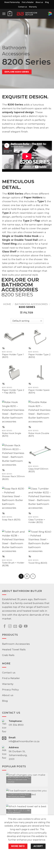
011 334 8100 (16, 724)
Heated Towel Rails (14, 649)
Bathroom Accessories (31, 304)
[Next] (32, 576)
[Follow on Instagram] (10, 626)
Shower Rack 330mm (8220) (13, 477)
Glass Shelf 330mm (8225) (38, 470)
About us (39, 2)
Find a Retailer (28, 2)
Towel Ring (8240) (37, 563)
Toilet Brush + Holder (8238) (13, 564)
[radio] (3, 348)
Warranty (33, 6)
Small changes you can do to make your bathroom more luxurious (18, 779)
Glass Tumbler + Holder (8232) (36, 521)
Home (7, 304)
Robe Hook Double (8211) (38, 434)
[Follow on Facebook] (4, 626)
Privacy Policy (10, 689)
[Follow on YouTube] (25, 626)
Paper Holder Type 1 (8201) (13, 355)
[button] (4, 13)
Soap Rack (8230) (11, 519)
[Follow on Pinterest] (20, 626)
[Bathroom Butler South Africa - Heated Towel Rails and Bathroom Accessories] (27, 13)
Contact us (22, 6)
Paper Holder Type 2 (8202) (39, 355)
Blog (47, 2)
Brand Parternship (12, 2)
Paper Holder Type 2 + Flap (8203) (13, 391)
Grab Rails (8, 655)
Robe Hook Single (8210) (11, 434)
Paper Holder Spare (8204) (39, 391)
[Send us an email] (15, 626)
